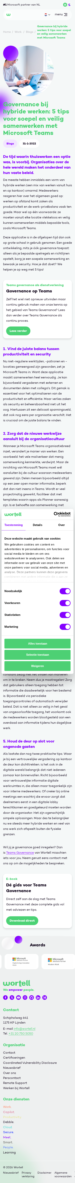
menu (59, 15)
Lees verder (18, 331)
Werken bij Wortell (16, 1088)
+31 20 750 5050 (20, 1033)
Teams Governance (20, 852)
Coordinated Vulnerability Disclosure (30, 1063)
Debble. (8, 1122)
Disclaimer (44, 1172)
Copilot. (9, 1112)
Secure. (8, 1132)
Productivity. (12, 1117)
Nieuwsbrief (11, 1068)
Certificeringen (14, 1057)
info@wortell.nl (24, 1028)
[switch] (65, 603)
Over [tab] (61, 525)
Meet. (7, 1137)
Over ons (9, 1073)
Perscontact (12, 1078)
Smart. (8, 1142)
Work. (7, 1107)
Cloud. (7, 1127)
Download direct (22, 921)
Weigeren (37, 666)
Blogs (10, 143)
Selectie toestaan (37, 654)
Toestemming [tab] (13, 525)
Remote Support (15, 1083)
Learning (9, 1152)
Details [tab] (37, 525)
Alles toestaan (37, 643)
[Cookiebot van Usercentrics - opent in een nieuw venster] (54, 514)
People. (8, 1147)
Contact (9, 1052)
